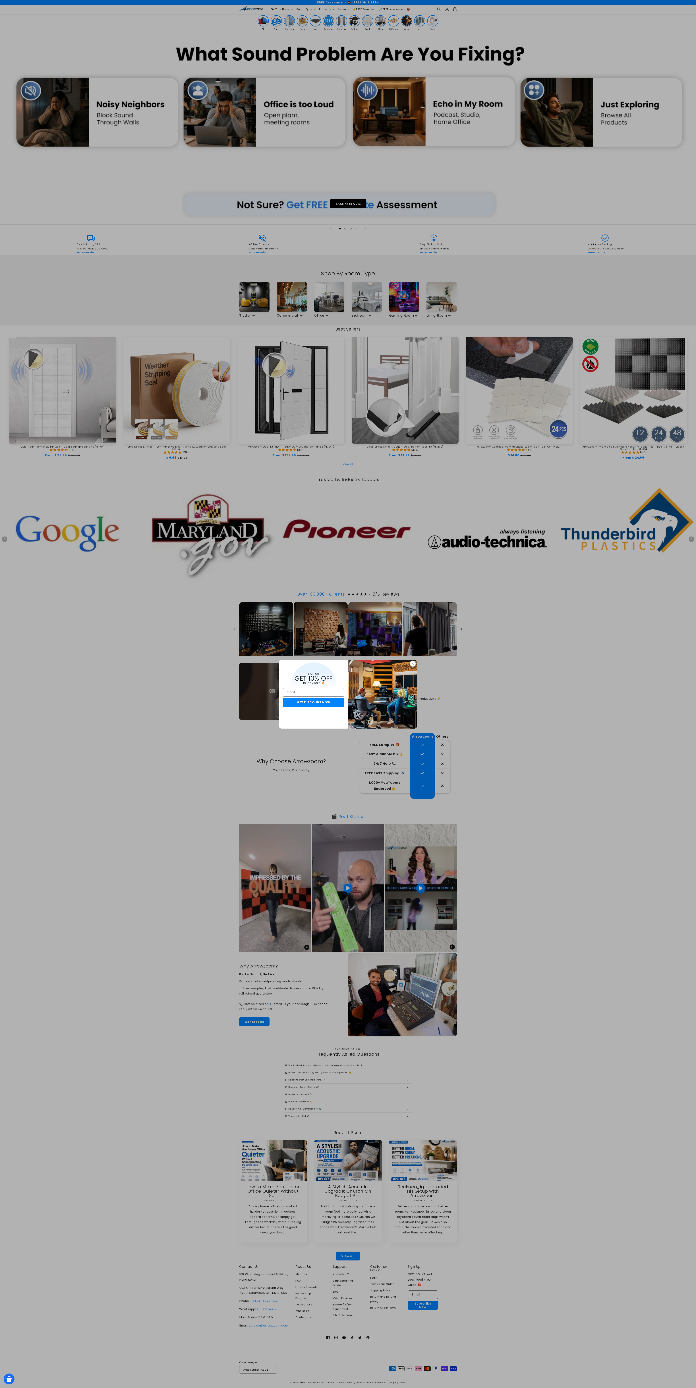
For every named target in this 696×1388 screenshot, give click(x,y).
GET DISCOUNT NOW (313, 702)
